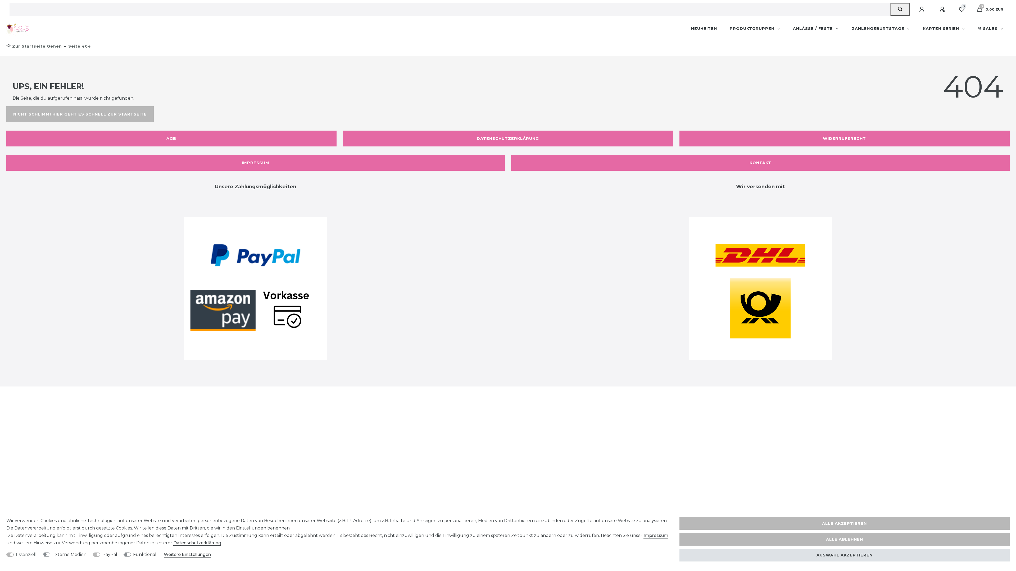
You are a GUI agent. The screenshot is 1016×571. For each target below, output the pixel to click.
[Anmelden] (922, 9)
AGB (171, 138)
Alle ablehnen (844, 539)
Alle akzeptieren (844, 523)
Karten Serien (941, 28)
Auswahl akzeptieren (845, 555)
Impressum (255, 162)
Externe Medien (69, 554)
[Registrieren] (943, 9)
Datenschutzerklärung (508, 138)
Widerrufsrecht (844, 138)
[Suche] (900, 9)
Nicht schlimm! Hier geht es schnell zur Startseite (80, 114)
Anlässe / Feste (813, 28)
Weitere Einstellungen (187, 554)
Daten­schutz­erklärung (197, 542)
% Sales (988, 28)
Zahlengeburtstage (879, 28)
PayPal (109, 554)
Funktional (144, 554)
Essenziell (26, 554)
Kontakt (760, 162)
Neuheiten (704, 28)
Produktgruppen (753, 28)
